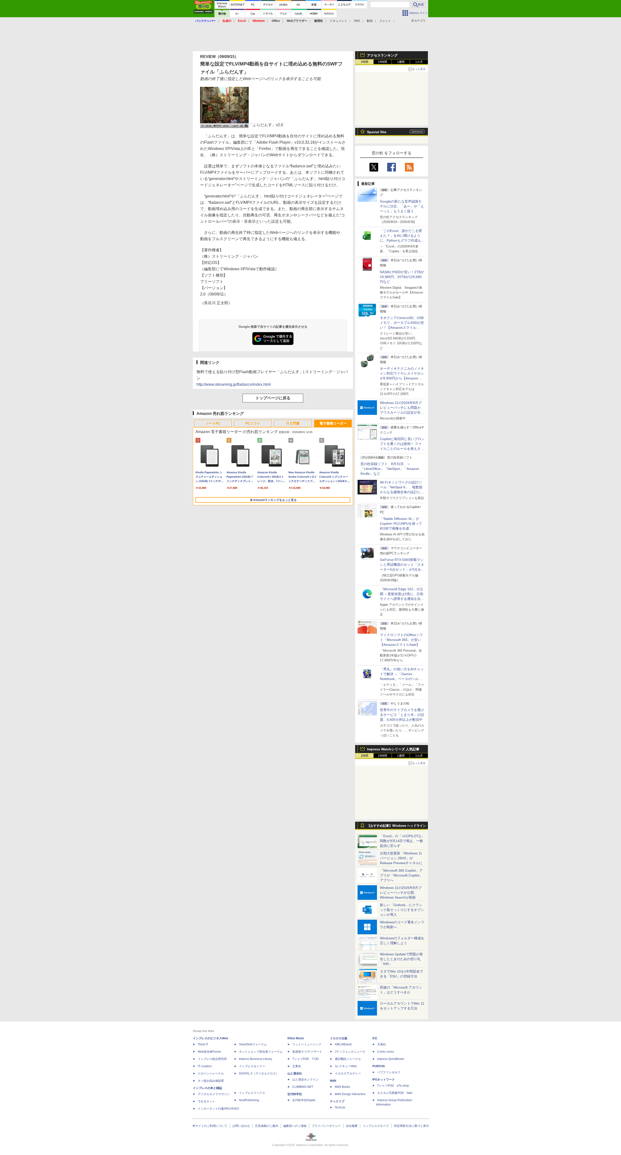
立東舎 (296, 1066)
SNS (357, 21)
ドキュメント (338, 21)
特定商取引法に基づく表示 (411, 1126)
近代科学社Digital (303, 1100)
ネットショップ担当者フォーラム (261, 1051)
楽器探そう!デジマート (307, 1051)
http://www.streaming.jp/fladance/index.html (233, 384)
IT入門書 (293, 423)
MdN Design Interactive (350, 1094)
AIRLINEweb (343, 1044)
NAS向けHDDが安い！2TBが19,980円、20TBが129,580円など (402, 277)
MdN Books (342, 1087)
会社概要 (352, 1126)
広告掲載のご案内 (266, 1126)
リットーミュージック (306, 1044)
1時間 (364, 62)
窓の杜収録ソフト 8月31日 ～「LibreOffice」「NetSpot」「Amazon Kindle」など (389, 468)
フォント (385, 21)
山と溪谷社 (294, 1073)
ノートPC (212, 423)
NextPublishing (249, 1100)
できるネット (206, 1101)
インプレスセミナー (252, 1066)
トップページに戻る (272, 398)
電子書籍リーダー (333, 423)
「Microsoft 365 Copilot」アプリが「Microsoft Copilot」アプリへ (401, 875)
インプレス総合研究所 (212, 1059)
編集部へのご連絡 (295, 1126)
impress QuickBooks (390, 1059)
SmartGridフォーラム (253, 1044)
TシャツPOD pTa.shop (393, 1085)
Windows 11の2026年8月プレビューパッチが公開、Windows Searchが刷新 (401, 892)
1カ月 (419, 62)
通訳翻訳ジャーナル (348, 1059)
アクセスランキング (382, 55)
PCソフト (252, 423)
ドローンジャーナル (211, 1073)
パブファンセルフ (388, 1072)
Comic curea (385, 1051)
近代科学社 (294, 1094)
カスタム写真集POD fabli (394, 1093)
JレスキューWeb (346, 1066)
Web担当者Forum (209, 1051)
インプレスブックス (252, 1093)
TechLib (340, 1107)
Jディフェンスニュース (350, 1051)
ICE (374, 1038)
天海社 (381, 1044)
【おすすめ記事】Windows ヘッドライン (396, 825)
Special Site (376, 132)
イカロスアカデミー (348, 1073)
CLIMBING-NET (302, 1087)
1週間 (401, 62)
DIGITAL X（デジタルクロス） (259, 1073)
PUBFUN (378, 1066)
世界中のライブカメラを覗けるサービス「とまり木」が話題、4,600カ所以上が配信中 (402, 714)
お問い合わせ (241, 1126)
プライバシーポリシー (326, 1126)
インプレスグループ (376, 1126)
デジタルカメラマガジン (214, 1094)
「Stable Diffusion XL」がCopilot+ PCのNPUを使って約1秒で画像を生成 (401, 523)
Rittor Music (295, 1038)
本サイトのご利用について (209, 1126)
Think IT (203, 1044)
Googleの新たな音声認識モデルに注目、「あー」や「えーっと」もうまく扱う (402, 206)
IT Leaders (205, 1066)
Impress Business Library (255, 1059)
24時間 (382, 62)
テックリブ (337, 1101)
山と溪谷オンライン (305, 1079)
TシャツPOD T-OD (305, 1059)
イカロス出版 (338, 1038)
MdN (333, 1080)
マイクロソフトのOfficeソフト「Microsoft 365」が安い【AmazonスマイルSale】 (401, 640)
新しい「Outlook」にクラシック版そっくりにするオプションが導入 (402, 910)
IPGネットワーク (383, 1079)
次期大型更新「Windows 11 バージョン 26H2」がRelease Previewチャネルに (401, 858)
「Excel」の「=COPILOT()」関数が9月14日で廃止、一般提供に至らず (402, 841)
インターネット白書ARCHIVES (218, 1108)
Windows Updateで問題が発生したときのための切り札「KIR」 (401, 959)
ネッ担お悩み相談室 (211, 1080)
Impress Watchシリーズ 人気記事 (393, 749)
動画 (370, 21)
